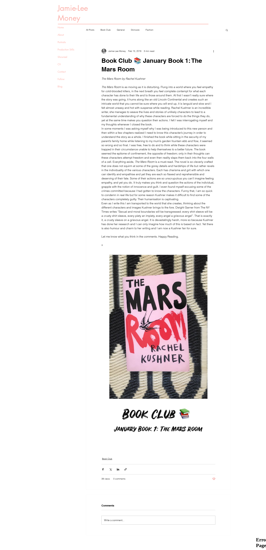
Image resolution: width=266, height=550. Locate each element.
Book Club (106, 29)
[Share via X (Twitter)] (110, 469)
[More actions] (213, 51)
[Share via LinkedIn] (118, 469)
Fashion (149, 29)
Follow (61, 79)
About (61, 34)
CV (59, 64)
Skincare (135, 29)
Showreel (62, 57)
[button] (226, 30)
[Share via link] (125, 469)
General (121, 29)
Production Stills (66, 49)
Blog (60, 86)
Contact (62, 71)
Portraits (62, 42)
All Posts (90, 29)
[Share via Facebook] (102, 469)
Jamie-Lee (73, 8)
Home (61, 27)
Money (69, 18)
